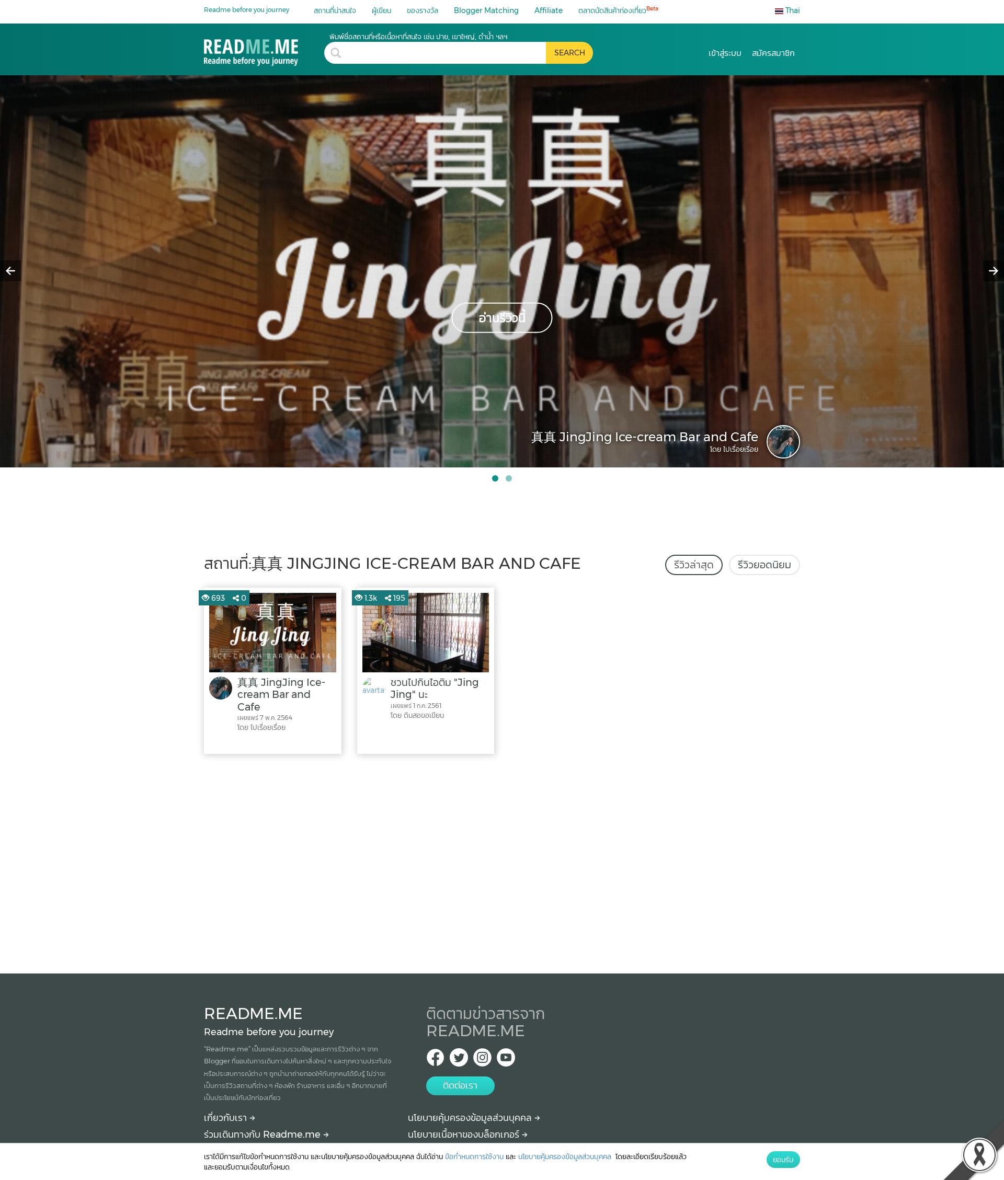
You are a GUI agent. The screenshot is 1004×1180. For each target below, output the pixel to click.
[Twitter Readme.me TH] (459, 1060)
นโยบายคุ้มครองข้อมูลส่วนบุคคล (471, 1118)
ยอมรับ (783, 1159)
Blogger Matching (486, 10)
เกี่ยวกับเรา (226, 1118)
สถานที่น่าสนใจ (335, 10)
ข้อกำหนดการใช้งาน (474, 1156)
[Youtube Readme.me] (506, 1060)
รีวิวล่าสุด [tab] (694, 564)
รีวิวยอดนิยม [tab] (764, 564)
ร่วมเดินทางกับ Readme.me (263, 1134)
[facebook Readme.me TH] (435, 1060)
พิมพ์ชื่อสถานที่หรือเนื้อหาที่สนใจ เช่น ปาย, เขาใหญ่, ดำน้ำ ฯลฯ (418, 36)
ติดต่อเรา (460, 1085)
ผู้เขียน (381, 10)
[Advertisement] (502, 861)
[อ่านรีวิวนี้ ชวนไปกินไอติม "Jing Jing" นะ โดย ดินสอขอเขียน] (502, 271)
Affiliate (548, 10)
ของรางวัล (422, 10)
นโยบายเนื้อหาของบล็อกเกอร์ (465, 1134)
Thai (791, 10)
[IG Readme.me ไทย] (482, 1060)
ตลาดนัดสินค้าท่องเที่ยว (618, 10)
